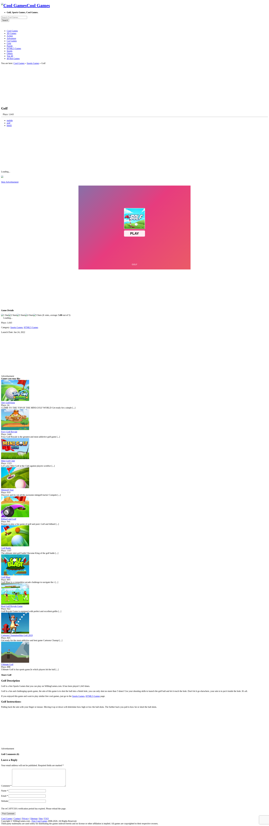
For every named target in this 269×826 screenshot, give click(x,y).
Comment (6, 786)
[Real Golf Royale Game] (15, 604)
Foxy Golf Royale (9, 432)
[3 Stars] (21, 315)
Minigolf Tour (7, 490)
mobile (10, 120)
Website (4, 801)
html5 (9, 125)
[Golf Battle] (15, 545)
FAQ (46, 818)
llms (41, 818)
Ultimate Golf (7, 664)
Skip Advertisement (9, 182)
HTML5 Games (31, 327)
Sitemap (34, 818)
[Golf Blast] (15, 574)
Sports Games (33, 63)
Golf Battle (6, 548)
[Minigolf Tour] (15, 487)
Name (4, 791)
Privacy (25, 818)
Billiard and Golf (8, 519)
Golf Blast (5, 577)
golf (8, 123)
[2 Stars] (13, 315)
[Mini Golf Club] (15, 458)
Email (4, 796)
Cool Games (19, 63)
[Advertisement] (85, 84)
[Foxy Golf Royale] (15, 429)
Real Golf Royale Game (12, 606)
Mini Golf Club (8, 461)
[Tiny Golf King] (15, 400)
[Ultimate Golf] (15, 662)
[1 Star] (5, 315)
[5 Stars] (37, 315)
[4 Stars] (29, 315)
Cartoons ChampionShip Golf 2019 (17, 635)
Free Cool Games (39, 821)
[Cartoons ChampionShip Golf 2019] (15, 633)
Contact (17, 818)
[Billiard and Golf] (15, 516)
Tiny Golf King (8, 402)
